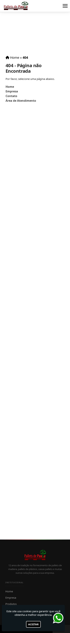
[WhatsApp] (59, 618)
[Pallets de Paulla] (35, 555)
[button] (65, 5)
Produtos (11, 604)
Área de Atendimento (21, 101)
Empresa (12, 91)
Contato (11, 96)
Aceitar (33, 624)
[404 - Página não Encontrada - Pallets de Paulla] (15, 5)
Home (10, 87)
